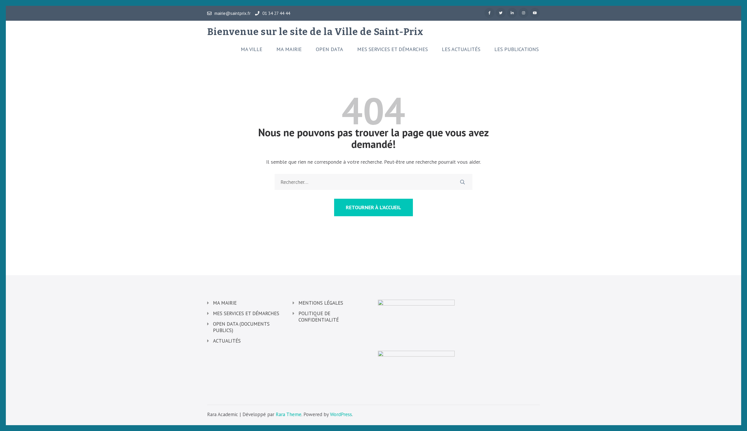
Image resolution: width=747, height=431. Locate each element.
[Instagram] (523, 13)
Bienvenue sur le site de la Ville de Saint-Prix (315, 31)
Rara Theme (288, 414)
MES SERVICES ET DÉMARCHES (392, 49)
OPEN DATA (329, 49)
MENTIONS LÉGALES (321, 303)
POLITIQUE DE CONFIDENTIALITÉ (319, 316)
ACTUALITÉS (227, 341)
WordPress (341, 414)
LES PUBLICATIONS (516, 49)
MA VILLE (251, 49)
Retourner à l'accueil (373, 207)
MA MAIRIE (289, 49)
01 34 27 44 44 (276, 13)
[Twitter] (501, 13)
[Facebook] (489, 13)
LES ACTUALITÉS (461, 49)
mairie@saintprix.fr (232, 13)
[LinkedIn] (512, 13)
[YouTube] (535, 13)
